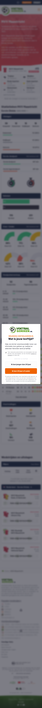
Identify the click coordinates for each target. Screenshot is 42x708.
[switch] (6, 353)
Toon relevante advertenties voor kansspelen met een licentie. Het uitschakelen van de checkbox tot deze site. (22, 353)
